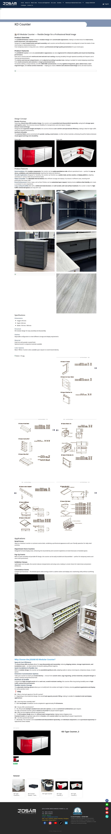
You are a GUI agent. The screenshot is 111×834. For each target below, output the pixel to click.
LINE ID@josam (46, 815)
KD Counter (16, 728)
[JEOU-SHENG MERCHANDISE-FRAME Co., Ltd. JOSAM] (9, 4)
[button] (105, 4)
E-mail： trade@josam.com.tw (50, 817)
